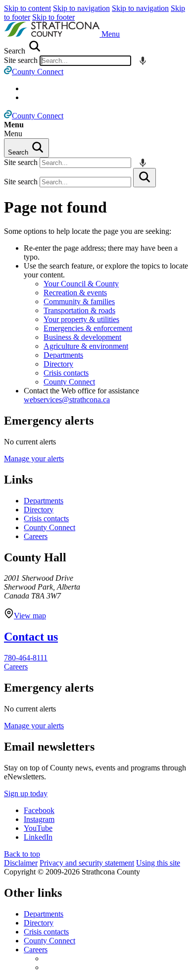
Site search (21, 60)
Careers (36, 536)
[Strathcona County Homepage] (52, 34)
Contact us (31, 636)
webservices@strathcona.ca (67, 399)
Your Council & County (81, 283)
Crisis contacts (66, 373)
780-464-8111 (26, 657)
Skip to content (27, 8)
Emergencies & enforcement (88, 328)
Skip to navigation (81, 8)
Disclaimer (21, 863)
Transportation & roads (79, 310)
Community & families (79, 301)
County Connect (69, 382)
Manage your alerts (34, 458)
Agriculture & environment (86, 346)
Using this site (158, 863)
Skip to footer (53, 17)
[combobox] (85, 60)
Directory (58, 364)
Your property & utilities (81, 319)
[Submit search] (144, 177)
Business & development (82, 337)
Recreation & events (75, 292)
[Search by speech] (143, 60)
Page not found (55, 207)
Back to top (22, 854)
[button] (110, 34)
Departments (63, 355)
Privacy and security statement (87, 863)
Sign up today (26, 793)
